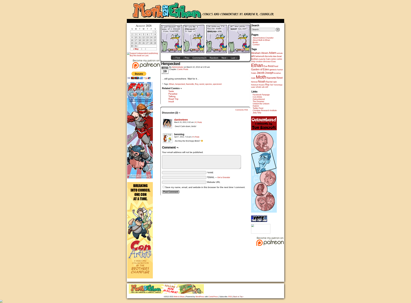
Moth (261, 77)
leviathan (277, 73)
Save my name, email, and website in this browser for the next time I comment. (205, 187)
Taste (171, 91)
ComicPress (213, 297)
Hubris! (256, 106)
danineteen (181, 119)
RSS (230, 297)
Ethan (171, 84)
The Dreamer (258, 101)
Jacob (260, 72)
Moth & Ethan (205, 10)
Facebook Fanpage (261, 95)
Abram (264, 53)
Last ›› (234, 58)
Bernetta (268, 56)
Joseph (269, 72)
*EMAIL (218, 177)
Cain (268, 59)
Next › (225, 58)
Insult (171, 101)
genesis (273, 69)
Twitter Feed (258, 108)
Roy (196, 84)
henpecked (180, 84)
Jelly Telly (257, 113)
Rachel (269, 82)
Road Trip (173, 99)
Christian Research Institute (265, 110)
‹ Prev (186, 58)
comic (273, 59)
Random (214, 58)
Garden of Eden (260, 69)
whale (258, 87)
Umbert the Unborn (261, 104)
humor (280, 70)
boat (279, 56)
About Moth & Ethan (261, 40)
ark (253, 56)
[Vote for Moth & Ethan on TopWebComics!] (259, 221)
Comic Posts (182, 69)
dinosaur (267, 61)
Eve (265, 66)
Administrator (177, 67)
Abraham (256, 53)
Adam (272, 52)
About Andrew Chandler (263, 38)
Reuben (262, 85)
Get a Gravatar (223, 177)
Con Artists (257, 97)
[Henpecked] (205, 53)
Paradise (172, 93)
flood (271, 66)
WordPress (200, 297)
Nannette (190, 84)
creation (259, 61)
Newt (280, 77)
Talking (171, 96)
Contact (256, 45)
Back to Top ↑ (238, 297)
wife (263, 87)
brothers (255, 59)
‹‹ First (176, 58)
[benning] (167, 138)
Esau (273, 61)
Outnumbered (259, 99)
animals (280, 53)
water (253, 87)
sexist (201, 84)
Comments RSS (241, 110)
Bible (275, 56)
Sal (271, 85)
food (276, 66)
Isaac (253, 73)
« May (136, 49)
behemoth (260, 56)
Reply (199, 122)
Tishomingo (277, 85)
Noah (262, 81)
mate (253, 78)
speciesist (217, 84)
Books (255, 42)
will (266, 87)
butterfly (262, 59)
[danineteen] (167, 128)
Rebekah (254, 85)
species (208, 84)
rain (275, 81)
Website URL (213, 182)
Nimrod (254, 82)
